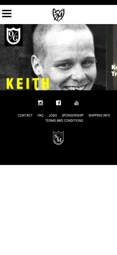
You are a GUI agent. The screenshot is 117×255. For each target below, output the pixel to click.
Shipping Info (99, 115)
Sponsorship (73, 115)
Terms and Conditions (64, 121)
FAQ (41, 115)
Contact (25, 115)
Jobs (52, 115)
